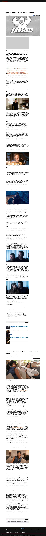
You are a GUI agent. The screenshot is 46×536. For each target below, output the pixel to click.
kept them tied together (23, 390)
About (7, 529)
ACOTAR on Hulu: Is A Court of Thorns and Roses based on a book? (16, 72)
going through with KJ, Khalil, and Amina (17, 427)
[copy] (10, 15)
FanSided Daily (38, 529)
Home (7, 524)
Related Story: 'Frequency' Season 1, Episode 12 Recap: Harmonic (15, 302)
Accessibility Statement (9, 532)
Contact (23, 529)
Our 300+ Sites (31, 529)
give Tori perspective (25, 410)
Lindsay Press (8, 357)
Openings (16, 529)
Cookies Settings (24, 532)
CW (8, 524)
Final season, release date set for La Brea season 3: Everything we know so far (17, 73)
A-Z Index (16, 532)
